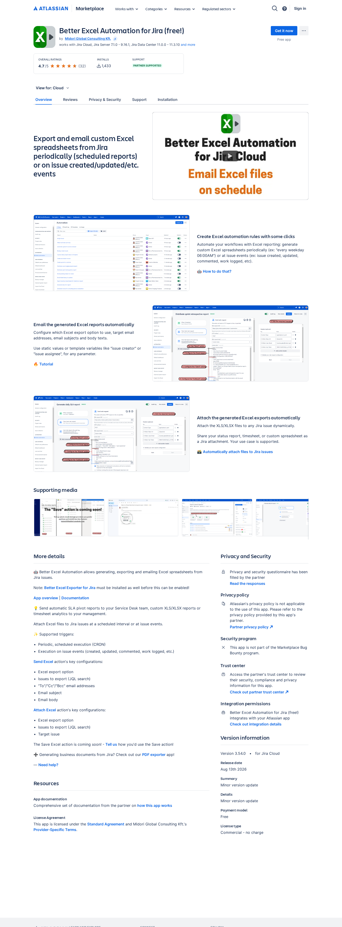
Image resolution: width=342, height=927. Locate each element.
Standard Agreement (105, 824)
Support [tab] (139, 99)
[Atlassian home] (51, 8)
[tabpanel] (171, 477)
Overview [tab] (43, 99)
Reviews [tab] (70, 99)
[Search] (274, 8)
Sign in (300, 8)
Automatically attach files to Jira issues (238, 451)
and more (188, 44)
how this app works (154, 805)
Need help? (48, 764)
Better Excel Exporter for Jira (69, 587)
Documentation (75, 598)
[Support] (284, 8)
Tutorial (46, 364)
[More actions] (303, 30)
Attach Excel (45, 710)
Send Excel (43, 661)
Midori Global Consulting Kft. (88, 38)
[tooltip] (114, 38)
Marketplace (90, 8)
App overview (46, 598)
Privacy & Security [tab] (105, 99)
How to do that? (217, 271)
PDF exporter (153, 754)
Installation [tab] (168, 99)
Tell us (111, 744)
